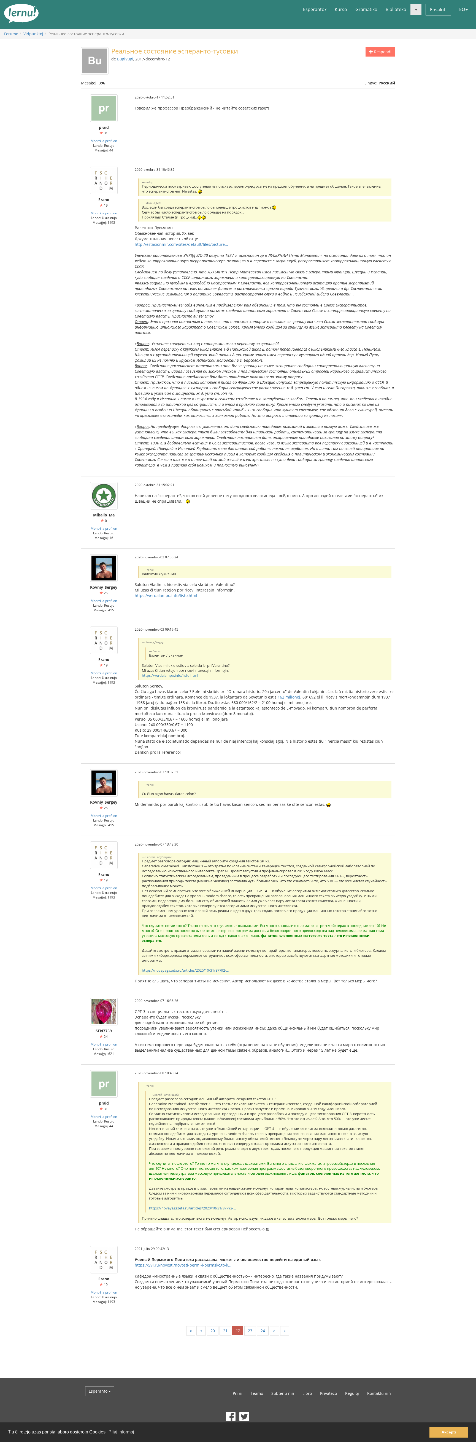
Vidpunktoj (33, 33)
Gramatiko (366, 9)
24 (263, 1330)
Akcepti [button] (449, 1432)
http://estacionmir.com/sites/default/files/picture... (181, 244)
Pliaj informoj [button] (121, 1432)
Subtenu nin (282, 1393)
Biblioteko (396, 9)
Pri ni (237, 1393)
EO (462, 9)
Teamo (257, 1393)
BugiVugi (125, 59)
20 (212, 1330)
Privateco (328, 1393)
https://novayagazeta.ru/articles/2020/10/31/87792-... (185, 970)
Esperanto (99, 1391)
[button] (415, 9)
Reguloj (352, 1393)
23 (250, 1330)
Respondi (382, 51)
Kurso (341, 9)
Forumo (11, 33)
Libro (307, 1393)
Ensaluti (438, 10)
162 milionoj (289, 697)
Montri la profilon (104, 140)
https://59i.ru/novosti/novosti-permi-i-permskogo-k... (183, 1265)
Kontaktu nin (379, 1393)
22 (238, 1330)
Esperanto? (314, 9)
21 (225, 1330)
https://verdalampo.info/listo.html (166, 595)
